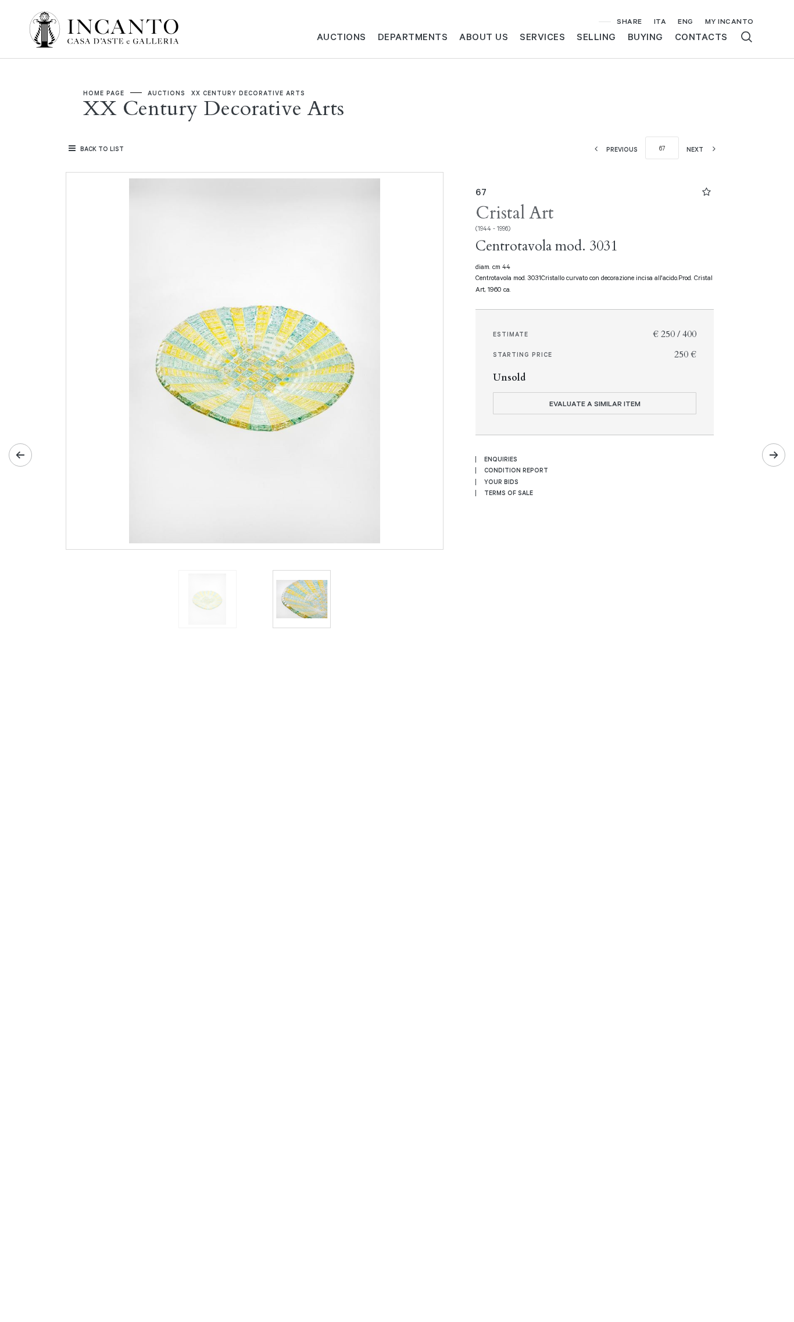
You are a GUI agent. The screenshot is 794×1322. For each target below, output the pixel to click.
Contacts (701, 36)
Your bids (501, 482)
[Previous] (20, 455)
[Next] (773, 455)
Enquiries (500, 459)
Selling (596, 36)
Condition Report (516, 470)
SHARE (629, 21)
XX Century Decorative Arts (248, 93)
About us (483, 36)
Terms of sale (508, 493)
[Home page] (113, 28)
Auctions (341, 36)
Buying (645, 36)
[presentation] (86, 360)
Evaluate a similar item (595, 403)
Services (542, 36)
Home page (103, 93)
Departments (413, 36)
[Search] (747, 37)
